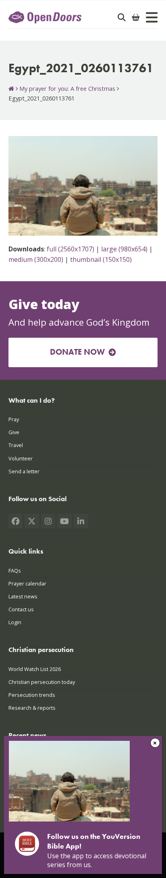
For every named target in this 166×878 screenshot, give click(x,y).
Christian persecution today (41, 682)
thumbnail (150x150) (101, 259)
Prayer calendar (27, 583)
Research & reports (32, 707)
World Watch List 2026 (34, 669)
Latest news (22, 596)
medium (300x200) (35, 259)
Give (13, 432)
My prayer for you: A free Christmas (67, 88)
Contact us (21, 609)
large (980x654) (124, 249)
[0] (136, 17)
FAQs (14, 570)
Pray (13, 419)
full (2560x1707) (70, 249)
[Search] (122, 17)
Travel (15, 445)
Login (14, 622)
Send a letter (23, 471)
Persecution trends (31, 694)
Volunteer (20, 458)
